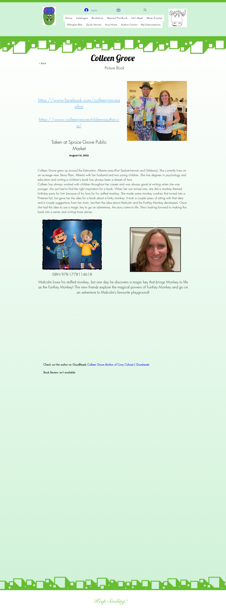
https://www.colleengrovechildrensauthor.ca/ (79, 122)
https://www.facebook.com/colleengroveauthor (79, 103)
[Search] (145, 10)
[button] (120, 10)
